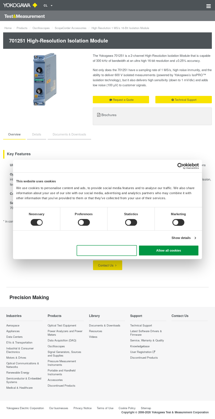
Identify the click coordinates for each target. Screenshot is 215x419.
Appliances (13, 331)
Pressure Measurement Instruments (62, 363)
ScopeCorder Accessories (71, 28)
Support (136, 315)
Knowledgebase (139, 346)
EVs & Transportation (19, 342)
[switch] (84, 222)
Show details (181, 238)
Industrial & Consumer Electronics (20, 350)
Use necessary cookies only (107, 250)
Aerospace (12, 325)
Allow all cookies (168, 250)
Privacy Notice (82, 408)
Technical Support (186, 100)
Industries (14, 315)
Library (94, 315)
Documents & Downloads (104, 325)
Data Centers (14, 337)
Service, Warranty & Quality (147, 340)
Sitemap (146, 408)
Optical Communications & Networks (22, 365)
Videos (93, 337)
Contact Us (106, 265)
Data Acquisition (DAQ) (62, 340)
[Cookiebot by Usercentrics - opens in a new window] (180, 166)
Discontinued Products (61, 385)
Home (8, 28)
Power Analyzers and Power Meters (65, 333)
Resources (95, 331)
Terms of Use (105, 408)
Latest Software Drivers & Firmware (146, 333)
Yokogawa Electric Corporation (25, 408)
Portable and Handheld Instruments (61, 372)
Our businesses (58, 408)
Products (22, 28)
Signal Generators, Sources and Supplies (64, 353)
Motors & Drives (16, 357)
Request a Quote (123, 100)
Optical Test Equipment (62, 325)
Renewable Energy (17, 372)
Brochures (109, 114)
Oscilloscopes (41, 28)
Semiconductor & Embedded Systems (23, 380)
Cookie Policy (127, 408)
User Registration (141, 352)
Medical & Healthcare (19, 388)
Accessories (55, 380)
